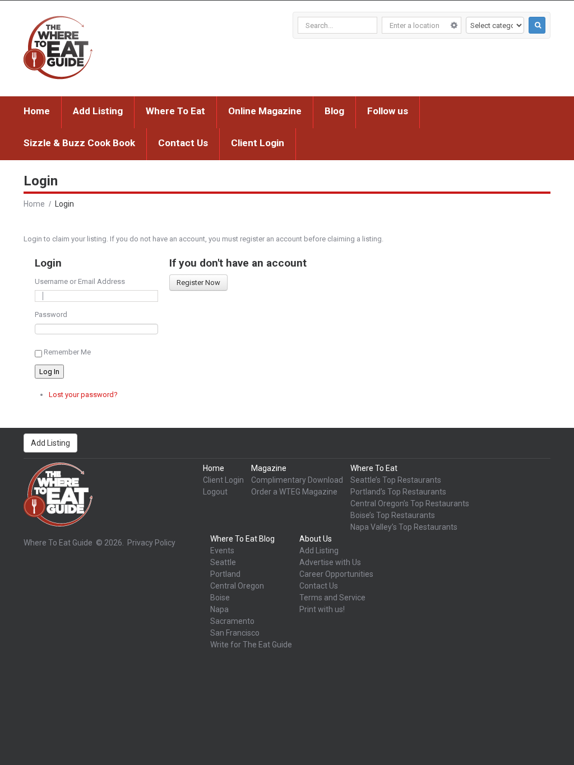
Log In (49, 371)
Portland (225, 574)
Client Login (257, 142)
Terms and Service (332, 597)
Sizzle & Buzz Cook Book (79, 142)
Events (222, 550)
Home (37, 110)
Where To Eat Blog (242, 538)
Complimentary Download (297, 479)
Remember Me (67, 352)
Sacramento (232, 621)
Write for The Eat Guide (251, 644)
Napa (219, 609)
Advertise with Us (330, 562)
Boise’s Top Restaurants (392, 515)
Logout (215, 491)
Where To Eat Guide (58, 542)
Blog (334, 110)
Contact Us (183, 142)
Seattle (223, 562)
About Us (315, 538)
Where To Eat (175, 110)
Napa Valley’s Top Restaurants (403, 527)
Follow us (387, 110)
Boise (220, 597)
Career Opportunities (336, 574)
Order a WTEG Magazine (294, 491)
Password (51, 314)
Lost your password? (83, 394)
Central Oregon (237, 585)
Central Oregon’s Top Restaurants (409, 503)
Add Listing (98, 110)
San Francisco (235, 632)
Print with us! (322, 609)
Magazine (268, 468)
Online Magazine (265, 110)
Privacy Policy (151, 542)
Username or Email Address (80, 281)
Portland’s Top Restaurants (398, 491)
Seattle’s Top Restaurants (395, 479)
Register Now (198, 282)
